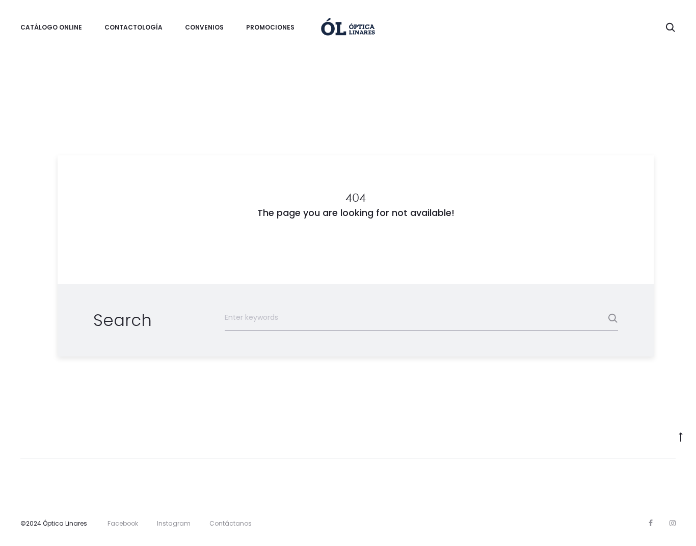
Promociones (270, 27)
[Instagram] (673, 523)
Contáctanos (230, 523)
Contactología (133, 27)
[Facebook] (651, 523)
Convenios (204, 27)
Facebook (123, 523)
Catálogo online (51, 27)
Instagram (174, 523)
